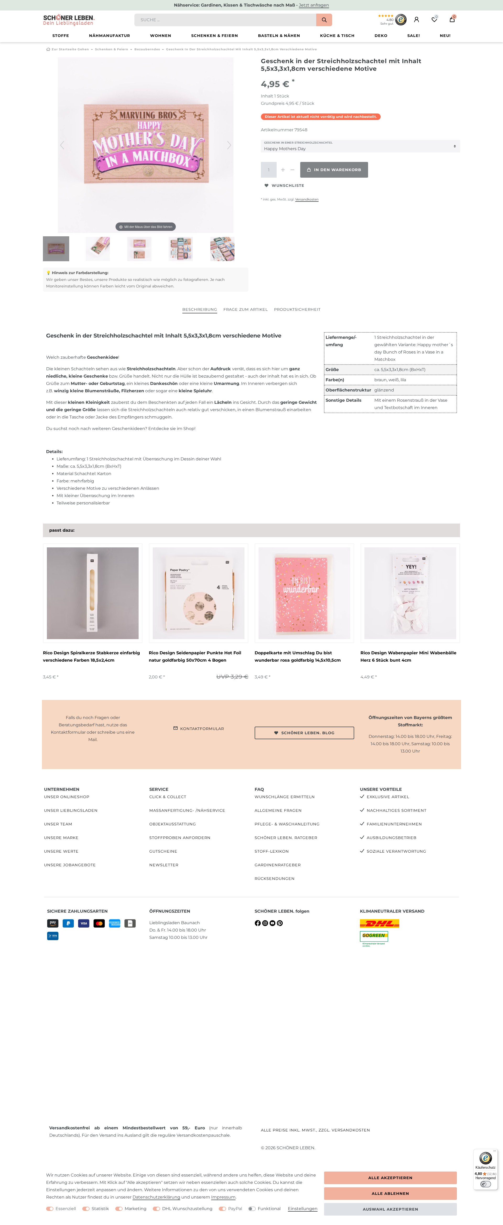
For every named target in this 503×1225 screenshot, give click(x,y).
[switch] (485, 1184)
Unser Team (58, 824)
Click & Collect (167, 796)
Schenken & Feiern (214, 35)
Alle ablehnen (390, 1193)
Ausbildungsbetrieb (392, 837)
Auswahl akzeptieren (390, 1209)
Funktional (269, 1208)
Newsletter (163, 865)
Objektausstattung (172, 824)
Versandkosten (307, 199)
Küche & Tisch (337, 35)
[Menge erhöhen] (283, 170)
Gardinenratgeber (278, 865)
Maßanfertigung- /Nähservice (187, 810)
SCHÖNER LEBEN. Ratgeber (286, 837)
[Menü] (494, 1152)
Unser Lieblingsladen (71, 810)
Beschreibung (199, 309)
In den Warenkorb (337, 169)
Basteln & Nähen (279, 35)
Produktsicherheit (297, 309)
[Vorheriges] (62, 145)
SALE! (413, 35)
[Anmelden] (416, 19)
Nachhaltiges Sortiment (397, 810)
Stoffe (60, 35)
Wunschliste (288, 185)
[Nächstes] (229, 145)
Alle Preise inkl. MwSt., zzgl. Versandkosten (315, 1130)
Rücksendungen (275, 878)
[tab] (199, 310)
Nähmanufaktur (109, 35)
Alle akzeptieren (390, 1177)
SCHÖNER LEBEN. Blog (308, 733)
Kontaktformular (202, 728)
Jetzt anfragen (314, 5)
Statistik (100, 1208)
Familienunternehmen (394, 824)
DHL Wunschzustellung (187, 1208)
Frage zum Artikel (245, 309)
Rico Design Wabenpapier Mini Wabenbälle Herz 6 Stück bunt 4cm (408, 656)
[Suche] (324, 20)
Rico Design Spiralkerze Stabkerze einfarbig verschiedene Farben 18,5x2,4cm (91, 656)
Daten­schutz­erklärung (156, 1197)
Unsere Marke (61, 837)
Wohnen (160, 35)
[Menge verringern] (292, 170)
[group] (92, 593)
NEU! (445, 35)
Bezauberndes (147, 49)
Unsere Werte (61, 851)
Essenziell (66, 1208)
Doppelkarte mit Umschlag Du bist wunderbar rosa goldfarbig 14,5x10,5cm (298, 656)
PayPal (235, 1208)
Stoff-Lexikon (272, 851)
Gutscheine (163, 851)
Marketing (135, 1208)
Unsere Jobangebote (70, 865)
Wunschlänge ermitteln (285, 796)
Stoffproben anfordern (180, 837)
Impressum (223, 1197)
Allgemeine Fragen (278, 810)
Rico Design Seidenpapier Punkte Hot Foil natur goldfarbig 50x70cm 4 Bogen (195, 656)
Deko (381, 35)
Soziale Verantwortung (396, 851)
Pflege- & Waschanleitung (287, 824)
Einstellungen (303, 1208)
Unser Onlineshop (66, 796)
